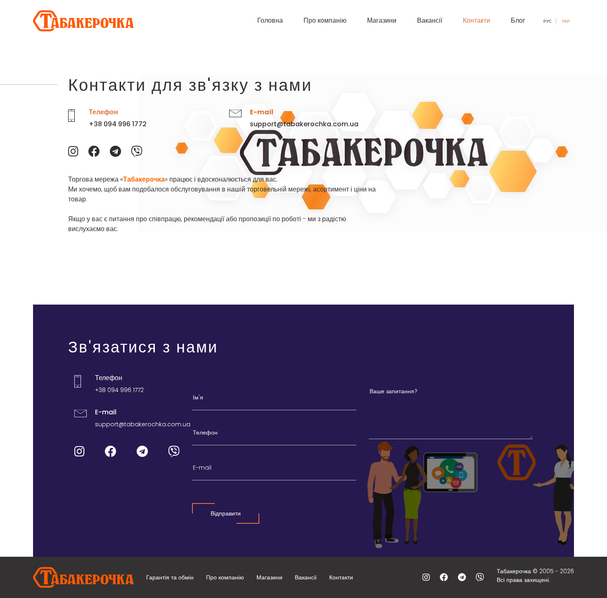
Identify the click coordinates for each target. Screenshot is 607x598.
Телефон (103, 112)
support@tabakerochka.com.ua (304, 124)
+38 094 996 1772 (118, 124)
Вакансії (429, 20)
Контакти (476, 20)
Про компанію (325, 20)
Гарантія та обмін (170, 577)
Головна (270, 20)
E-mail (261, 112)
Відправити (226, 513)
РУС (547, 21)
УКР (566, 21)
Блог (518, 20)
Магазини (381, 20)
